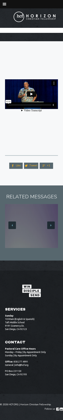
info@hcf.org (21, 365)
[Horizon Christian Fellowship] (34, 16)
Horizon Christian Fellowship (35, 404)
